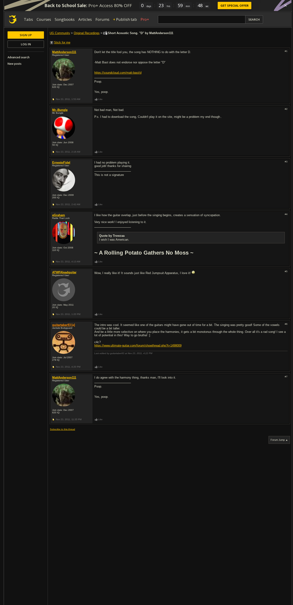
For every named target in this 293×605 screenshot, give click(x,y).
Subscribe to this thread (62, 429)
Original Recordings (87, 33)
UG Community (60, 33)
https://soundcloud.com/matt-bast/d (117, 72)
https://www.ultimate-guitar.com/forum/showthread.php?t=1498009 (138, 345)
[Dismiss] (285, 5)
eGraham (58, 215)
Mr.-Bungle (60, 110)
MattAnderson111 (64, 52)
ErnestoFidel (61, 162)
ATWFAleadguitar (64, 272)
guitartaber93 (61, 325)
